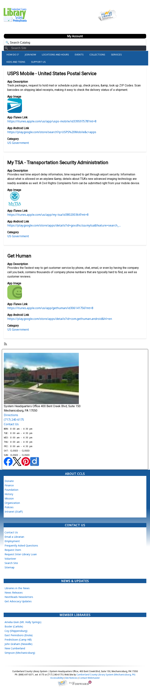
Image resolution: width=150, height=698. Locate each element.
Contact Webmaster (89, 677)
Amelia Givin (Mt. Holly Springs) (23, 622)
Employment (12, 541)
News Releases (14, 592)
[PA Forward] (81, 683)
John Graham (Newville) (18, 644)
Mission (9, 498)
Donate (9, 481)
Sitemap (9, 567)
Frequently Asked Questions (21, 545)
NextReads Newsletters (19, 597)
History (9, 494)
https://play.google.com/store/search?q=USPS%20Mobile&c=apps (51, 132)
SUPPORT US (38, 61)
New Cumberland (15, 648)
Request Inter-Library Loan (21, 554)
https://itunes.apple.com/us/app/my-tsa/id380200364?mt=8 (48, 215)
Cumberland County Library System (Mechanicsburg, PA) (105, 674)
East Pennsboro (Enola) (19, 635)
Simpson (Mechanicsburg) (20, 652)
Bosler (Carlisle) (14, 626)
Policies (9, 507)
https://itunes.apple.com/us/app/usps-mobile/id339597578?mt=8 (51, 121)
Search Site (11, 563)
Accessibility (56, 677)
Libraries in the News (17, 588)
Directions (11, 415)
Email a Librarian (14, 536)
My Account (75, 36)
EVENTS (79, 54)
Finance (9, 485)
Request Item (13, 550)
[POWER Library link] (62, 683)
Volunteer (10, 558)
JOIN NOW (30, 54)
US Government (18, 143)
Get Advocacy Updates (18, 601)
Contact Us (11, 424)
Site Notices (71, 677)
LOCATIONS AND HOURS (55, 54)
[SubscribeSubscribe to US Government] (5, 343)
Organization (12, 503)
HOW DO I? (13, 54)
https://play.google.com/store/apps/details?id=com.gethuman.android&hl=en (59, 319)
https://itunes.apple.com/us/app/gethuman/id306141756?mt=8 (50, 308)
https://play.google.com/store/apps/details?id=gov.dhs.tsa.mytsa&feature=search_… (64, 225)
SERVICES (116, 54)
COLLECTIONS (97, 54)
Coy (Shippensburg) (16, 631)
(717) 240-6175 (14, 420)
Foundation (11, 489)
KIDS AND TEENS (16, 61)
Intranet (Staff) (14, 511)
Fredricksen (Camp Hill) (18, 639)
